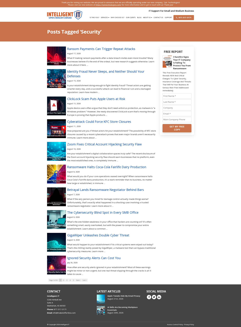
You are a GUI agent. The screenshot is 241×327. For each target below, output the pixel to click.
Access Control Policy (175, 324)
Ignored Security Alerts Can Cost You (94, 258)
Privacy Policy (189, 324)
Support (168, 17)
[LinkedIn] (159, 297)
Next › (78, 280)
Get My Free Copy (177, 128)
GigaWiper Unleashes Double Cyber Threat (98, 235)
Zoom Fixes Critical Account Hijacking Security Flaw (104, 144)
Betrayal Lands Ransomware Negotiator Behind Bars (105, 190)
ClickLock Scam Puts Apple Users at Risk (96, 99)
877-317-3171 (184, 17)
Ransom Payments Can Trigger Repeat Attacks (101, 49)
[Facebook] (149, 297)
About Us (147, 17)
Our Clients (131, 17)
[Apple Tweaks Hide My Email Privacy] (101, 299)
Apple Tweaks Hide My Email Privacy (123, 296)
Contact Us (158, 17)
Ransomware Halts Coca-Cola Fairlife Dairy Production (106, 167)
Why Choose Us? (117, 17)
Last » (84, 280)
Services (104, 17)
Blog (139, 17)
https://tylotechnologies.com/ (108, 5)
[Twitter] (154, 297)
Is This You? (94, 17)
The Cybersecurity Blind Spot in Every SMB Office (102, 212)
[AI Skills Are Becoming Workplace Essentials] (101, 310)
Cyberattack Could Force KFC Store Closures (99, 121)
